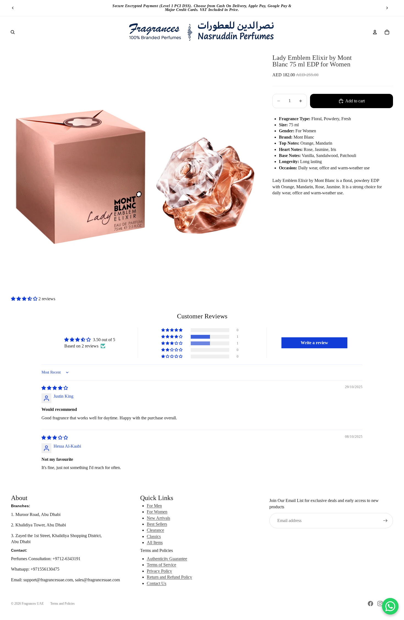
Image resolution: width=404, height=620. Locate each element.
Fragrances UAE (33, 603)
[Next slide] (387, 8)
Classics (154, 536)
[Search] (13, 32)
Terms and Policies (62, 603)
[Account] (375, 32)
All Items (155, 542)
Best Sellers (157, 524)
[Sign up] (385, 520)
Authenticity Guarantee (167, 558)
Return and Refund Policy (169, 577)
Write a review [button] (314, 342)
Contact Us (156, 583)
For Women (157, 511)
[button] (24, 298)
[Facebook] (370, 603)
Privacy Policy (159, 571)
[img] (54, 388)
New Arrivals (158, 518)
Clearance (155, 530)
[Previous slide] (13, 8)
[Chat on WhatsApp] (390, 606)
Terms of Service (161, 564)
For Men (154, 505)
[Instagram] (380, 603)
